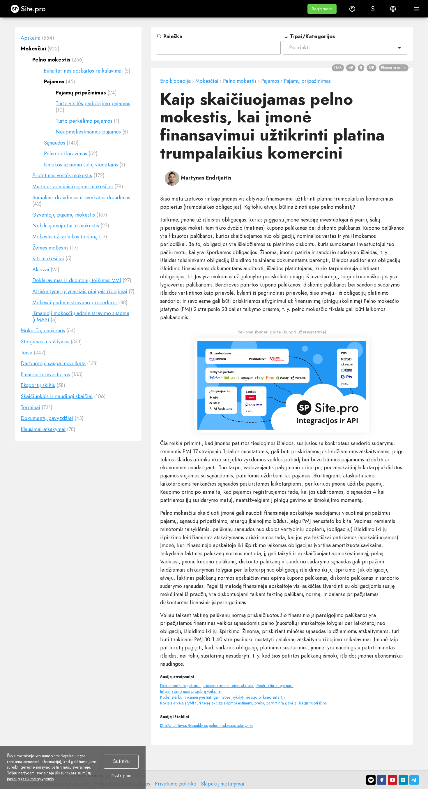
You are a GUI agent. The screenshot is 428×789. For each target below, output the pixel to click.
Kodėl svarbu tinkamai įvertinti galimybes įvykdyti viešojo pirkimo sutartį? (223, 697)
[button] (322, 9)
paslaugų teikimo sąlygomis (30, 779)
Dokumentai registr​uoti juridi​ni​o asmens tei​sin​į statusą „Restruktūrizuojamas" (226, 685)
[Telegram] (414, 780)
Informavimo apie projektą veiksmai (191, 691)
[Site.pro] (371, 780)
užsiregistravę (311, 332)
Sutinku (121, 761)
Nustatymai (121, 776)
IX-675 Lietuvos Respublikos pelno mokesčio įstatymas (206, 725)
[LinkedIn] (403, 780)
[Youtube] (392, 780)
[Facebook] (381, 780)
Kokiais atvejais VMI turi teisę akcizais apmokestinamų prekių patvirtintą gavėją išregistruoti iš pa (243, 703)
